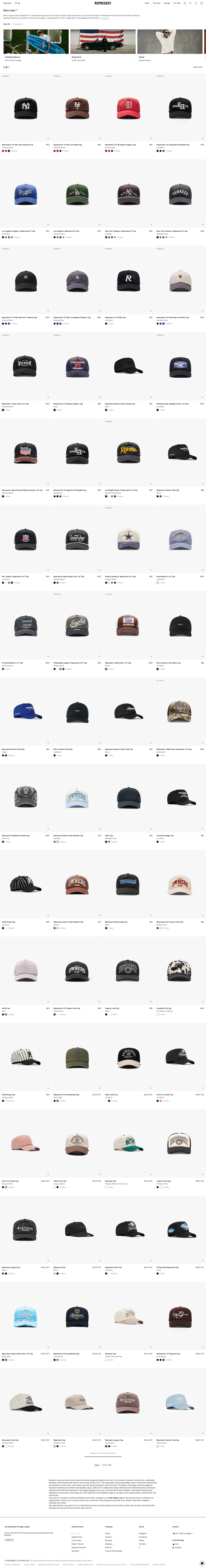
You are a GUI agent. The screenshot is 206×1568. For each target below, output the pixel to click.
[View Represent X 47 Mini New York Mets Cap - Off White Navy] (9, 324)
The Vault (156, 3)
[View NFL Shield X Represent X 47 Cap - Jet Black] (115, 496)
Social (141, 1527)
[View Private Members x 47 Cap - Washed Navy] (3, 669)
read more (105, 18)
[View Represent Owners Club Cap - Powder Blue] (158, 1446)
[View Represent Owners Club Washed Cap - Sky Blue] (57, 842)
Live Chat (76, 1533)
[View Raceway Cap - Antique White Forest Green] (106, 1187)
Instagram (143, 1533)
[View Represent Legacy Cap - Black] (6, 1273)
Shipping (108, 1544)
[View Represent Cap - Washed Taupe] (55, 1273)
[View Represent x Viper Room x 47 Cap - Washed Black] (3, 410)
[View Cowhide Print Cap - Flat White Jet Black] (158, 1014)
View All (6, 24)
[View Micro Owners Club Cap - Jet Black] (55, 755)
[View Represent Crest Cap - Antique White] (109, 1273)
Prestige (167, 3)
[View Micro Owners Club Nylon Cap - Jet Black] (158, 669)
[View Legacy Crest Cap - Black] (106, 1014)
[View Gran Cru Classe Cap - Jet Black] (158, 1101)
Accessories (18, 24)
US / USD (176, 3)
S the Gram (113, 1498)
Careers (108, 1537)
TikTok (141, 1540)
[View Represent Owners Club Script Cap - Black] (106, 755)
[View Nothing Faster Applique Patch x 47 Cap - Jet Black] (158, 410)
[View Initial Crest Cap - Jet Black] (109, 1101)
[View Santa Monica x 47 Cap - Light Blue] (158, 583)
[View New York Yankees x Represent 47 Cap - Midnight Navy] (3, 237)
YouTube (142, 1544)
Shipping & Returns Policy (49, 1565)
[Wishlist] (185, 3)
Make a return (78, 1544)
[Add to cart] (48, 138)
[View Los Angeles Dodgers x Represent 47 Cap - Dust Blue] (12, 237)
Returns (108, 1547)
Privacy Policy (29, 1565)
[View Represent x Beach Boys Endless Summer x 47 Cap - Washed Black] (3, 496)
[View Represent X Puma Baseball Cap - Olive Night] (57, 1101)
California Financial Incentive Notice (112, 1565)
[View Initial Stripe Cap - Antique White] (6, 928)
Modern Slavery (159, 1565)
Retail (147, 3)
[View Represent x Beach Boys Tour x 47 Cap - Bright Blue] (57, 583)
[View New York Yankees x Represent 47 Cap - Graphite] (6, 237)
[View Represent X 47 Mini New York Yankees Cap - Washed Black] (3, 324)
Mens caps (107, 1465)
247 (16, 3)
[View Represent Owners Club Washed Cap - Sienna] (55, 842)
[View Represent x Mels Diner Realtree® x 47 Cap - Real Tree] (158, 755)
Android (178, 1548)
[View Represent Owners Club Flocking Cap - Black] (106, 410)
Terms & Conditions (12, 1565)
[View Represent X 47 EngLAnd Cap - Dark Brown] (163, 151)
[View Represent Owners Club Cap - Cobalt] (160, 496)
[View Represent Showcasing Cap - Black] (106, 928)
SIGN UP (10, 1540)
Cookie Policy (68, 1565)
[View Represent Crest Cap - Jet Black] (106, 1273)
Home (96, 1465)
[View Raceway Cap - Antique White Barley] (106, 1360)
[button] (190, 3)
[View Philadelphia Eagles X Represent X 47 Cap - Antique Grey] (112, 496)
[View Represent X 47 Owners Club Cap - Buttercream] (160, 928)
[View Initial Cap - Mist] (109, 842)
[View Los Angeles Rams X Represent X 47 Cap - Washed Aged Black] (106, 496)
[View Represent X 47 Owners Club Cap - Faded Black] (158, 928)
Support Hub (77, 1537)
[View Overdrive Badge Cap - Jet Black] (158, 842)
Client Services (77, 1527)
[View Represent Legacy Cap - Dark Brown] (3, 1273)
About (107, 1533)
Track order (76, 1540)
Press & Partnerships (113, 1551)
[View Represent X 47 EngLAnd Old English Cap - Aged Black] (160, 151)
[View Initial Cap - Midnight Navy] (106, 842)
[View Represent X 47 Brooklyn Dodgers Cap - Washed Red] (3, 151)
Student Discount (79, 1547)
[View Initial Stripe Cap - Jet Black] (3, 928)
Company (109, 1527)
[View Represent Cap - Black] (57, 1273)
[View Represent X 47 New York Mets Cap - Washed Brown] (6, 151)
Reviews (108, 1540)
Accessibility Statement (139, 1565)
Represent (7, 3)
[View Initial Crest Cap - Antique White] (106, 1101)
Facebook (143, 1537)
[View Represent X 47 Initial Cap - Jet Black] (106, 324)
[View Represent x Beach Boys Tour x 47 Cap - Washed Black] (55, 583)
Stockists (75, 1551)
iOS (176, 1544)
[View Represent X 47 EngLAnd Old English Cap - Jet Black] (158, 151)
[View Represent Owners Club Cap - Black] (158, 496)
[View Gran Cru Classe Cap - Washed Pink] (160, 1101)
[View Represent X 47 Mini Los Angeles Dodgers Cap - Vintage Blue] (6, 324)
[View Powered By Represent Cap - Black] (158, 1273)
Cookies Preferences (85, 1565)
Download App (178, 1540)
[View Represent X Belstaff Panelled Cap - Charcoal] (3, 842)
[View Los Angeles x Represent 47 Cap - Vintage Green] (9, 237)
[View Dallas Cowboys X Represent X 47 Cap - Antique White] (109, 496)
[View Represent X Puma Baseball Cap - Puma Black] (55, 1101)
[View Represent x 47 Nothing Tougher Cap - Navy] (55, 410)
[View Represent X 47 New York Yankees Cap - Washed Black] (9, 151)
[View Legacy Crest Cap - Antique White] (109, 1014)
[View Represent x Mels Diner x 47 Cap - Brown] (106, 669)
